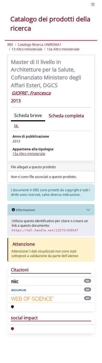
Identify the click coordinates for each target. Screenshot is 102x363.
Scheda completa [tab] (66, 116)
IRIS (10, 44)
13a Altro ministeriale (63, 49)
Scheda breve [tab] (28, 115)
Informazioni (25, 210)
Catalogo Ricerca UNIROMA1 (39, 44)
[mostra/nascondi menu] (93, 4)
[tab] (16, 126)
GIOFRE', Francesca (31, 93)
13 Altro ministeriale (27, 49)
